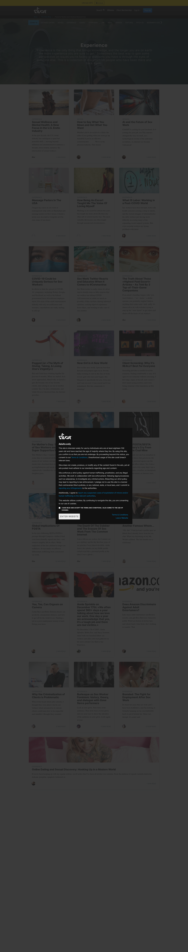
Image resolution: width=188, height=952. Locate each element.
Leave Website (122, 518)
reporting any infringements (70, 488)
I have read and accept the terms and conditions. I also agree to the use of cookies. (92, 509)
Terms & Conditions (79, 457)
